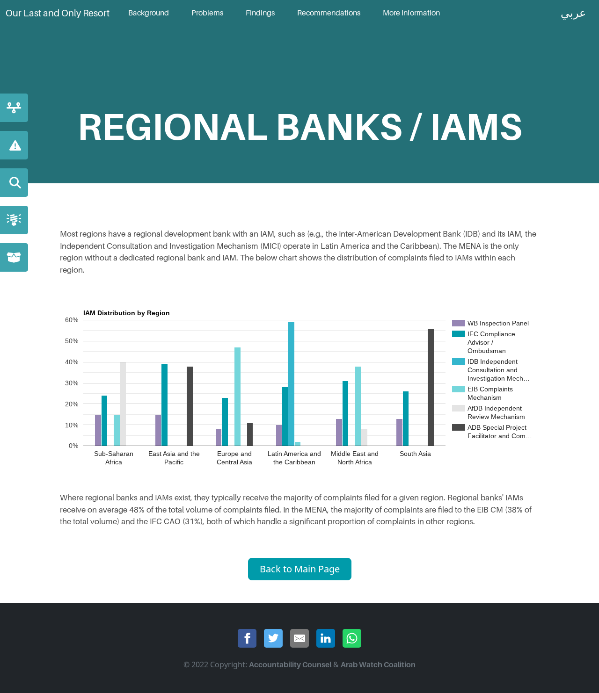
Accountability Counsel (290, 665)
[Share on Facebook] (247, 638)
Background (148, 13)
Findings (260, 13)
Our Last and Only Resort (58, 13)
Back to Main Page (300, 569)
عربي (573, 13)
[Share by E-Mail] (299, 638)
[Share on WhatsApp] (352, 638)
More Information (411, 13)
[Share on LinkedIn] (325, 638)
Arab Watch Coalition (378, 665)
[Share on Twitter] (273, 638)
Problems (207, 13)
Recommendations (328, 13)
